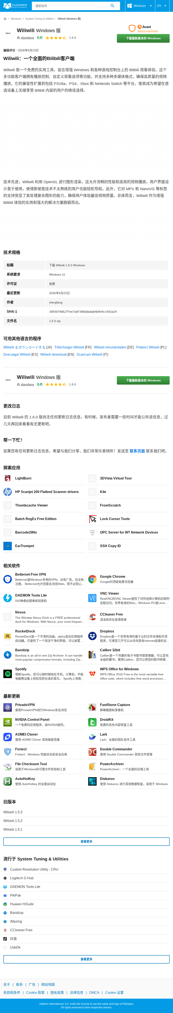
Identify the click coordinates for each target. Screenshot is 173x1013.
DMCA (94, 992)
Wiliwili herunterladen (110, 347)
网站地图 (48, 984)
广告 (32, 984)
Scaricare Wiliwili (90, 354)
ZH (159, 5)
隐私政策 (57, 992)
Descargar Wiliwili (17, 354)
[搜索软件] (112, 6)
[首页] (5, 19)
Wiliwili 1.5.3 (12, 812)
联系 (19, 984)
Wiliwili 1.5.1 (12, 829)
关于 (6, 984)
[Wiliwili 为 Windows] (8, 34)
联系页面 (137, 451)
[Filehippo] (15, 6)
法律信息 (76, 992)
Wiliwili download (53, 354)
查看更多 (86, 841)
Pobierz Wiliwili (147, 347)
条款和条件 (11, 992)
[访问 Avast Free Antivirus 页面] (143, 28)
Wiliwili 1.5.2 (12, 821)
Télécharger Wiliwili (69, 347)
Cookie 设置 (114, 992)
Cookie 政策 (35, 992)
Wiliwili (39, 30)
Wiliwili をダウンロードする (24, 347)
